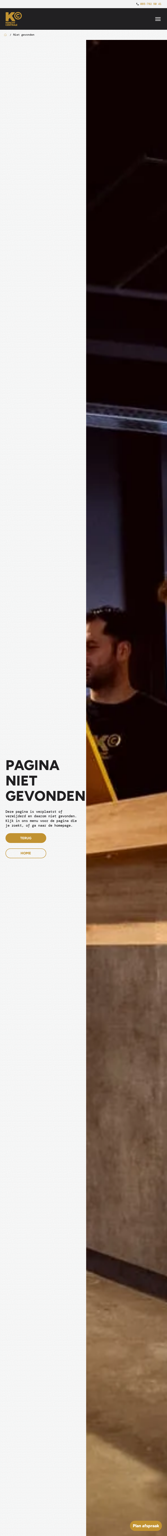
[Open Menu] (158, 19)
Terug (26, 838)
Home (26, 853)
